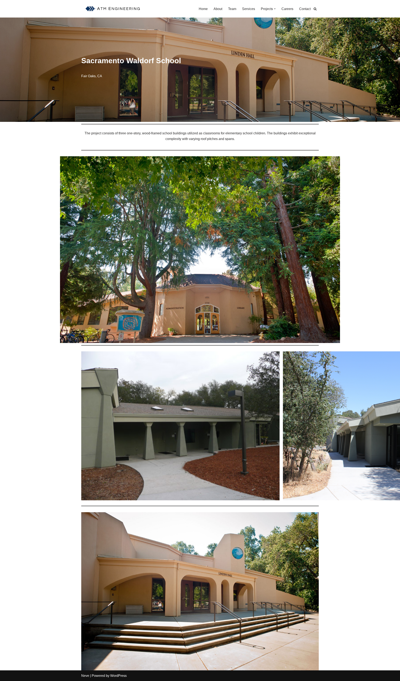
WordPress (118, 675)
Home (203, 9)
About (218, 9)
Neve (85, 675)
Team (232, 9)
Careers (287, 9)
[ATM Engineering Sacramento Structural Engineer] (113, 8)
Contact (305, 9)
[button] (275, 9)
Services (248, 9)
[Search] (315, 8)
